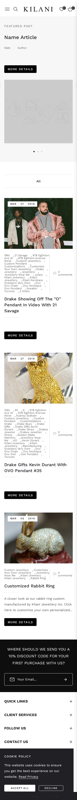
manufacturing (31, 445)
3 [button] (41, 151)
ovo (38, 282)
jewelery (10, 271)
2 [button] (37, 151)
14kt (7, 410)
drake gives (26, 429)
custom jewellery (28, 260)
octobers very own (17, 282)
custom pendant (15, 263)
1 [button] (34, 151)
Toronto (9, 291)
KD (15, 440)
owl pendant (29, 454)
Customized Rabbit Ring (29, 585)
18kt (7, 255)
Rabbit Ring (38, 578)
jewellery (28, 271)
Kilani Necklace (32, 280)
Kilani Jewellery (15, 578)
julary (39, 274)
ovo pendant (13, 288)
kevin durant (30, 440)
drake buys (24, 423)
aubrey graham (26, 415)
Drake (40, 269)
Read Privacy (28, 777)
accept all (20, 788)
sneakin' (32, 288)
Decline (51, 788)
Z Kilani (25, 291)
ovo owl (10, 454)
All (38, 181)
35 (16, 410)
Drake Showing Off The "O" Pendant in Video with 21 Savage (32, 304)
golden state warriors (19, 436)
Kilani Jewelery (14, 277)
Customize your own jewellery (24, 268)
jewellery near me (17, 274)
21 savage (21, 255)
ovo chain (11, 285)
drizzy (8, 434)
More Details (20, 69)
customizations (14, 266)
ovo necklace (32, 285)
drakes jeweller (31, 432)
